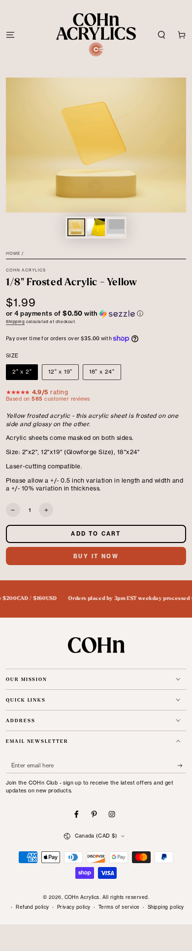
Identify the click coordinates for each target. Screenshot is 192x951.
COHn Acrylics (26, 270)
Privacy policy (74, 907)
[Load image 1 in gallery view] (76, 227)
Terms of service (119, 907)
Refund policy (32, 907)
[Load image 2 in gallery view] (95, 227)
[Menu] (10, 34)
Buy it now (96, 556)
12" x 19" (60, 371)
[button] (161, 34)
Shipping (15, 321)
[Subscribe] (181, 765)
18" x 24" (102, 371)
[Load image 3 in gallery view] (115, 227)
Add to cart (96, 533)
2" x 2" (22, 371)
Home (13, 253)
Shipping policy (166, 907)
